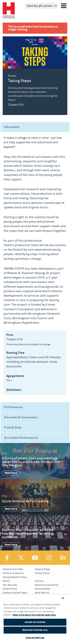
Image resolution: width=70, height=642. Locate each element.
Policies (39, 581)
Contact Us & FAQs (13, 569)
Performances (13, 407)
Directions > (14, 390)
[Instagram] (49, 557)
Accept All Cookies (35, 622)
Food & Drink (12, 427)
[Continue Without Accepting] (63, 598)
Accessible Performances (21, 437)
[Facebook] (7, 557)
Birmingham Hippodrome (9, 10)
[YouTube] (35, 557)
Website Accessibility (46, 585)
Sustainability (42, 589)
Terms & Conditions (13, 573)
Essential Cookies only (35, 630)
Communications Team (15, 593)
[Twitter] (21, 557)
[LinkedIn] (63, 557)
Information (12, 127)
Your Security (10, 585)
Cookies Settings (35, 638)
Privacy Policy (42, 573)
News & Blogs (42, 569)
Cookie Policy (10, 589)
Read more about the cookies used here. (34, 615)
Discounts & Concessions (20, 417)
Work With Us (42, 593)
